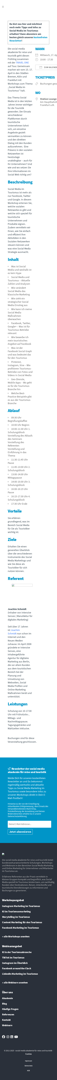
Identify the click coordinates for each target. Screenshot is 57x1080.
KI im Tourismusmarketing (16, 911)
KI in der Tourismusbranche (16, 952)
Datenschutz (29, 1066)
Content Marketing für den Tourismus (22, 922)
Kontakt (6, 1020)
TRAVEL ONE (22, 62)
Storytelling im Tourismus (16, 917)
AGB (28, 1071)
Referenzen (8, 1014)
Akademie (7, 998)
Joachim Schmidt (14, 631)
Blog (4, 1003)
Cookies (28, 1054)
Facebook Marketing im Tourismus (20, 927)
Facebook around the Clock (16, 968)
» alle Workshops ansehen (15, 936)
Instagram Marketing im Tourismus (21, 906)
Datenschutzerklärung (17, 816)
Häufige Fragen (10, 1009)
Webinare (7, 1025)
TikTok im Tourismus (13, 957)
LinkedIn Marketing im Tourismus (20, 973)
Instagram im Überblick (15, 963)
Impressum (28, 1061)
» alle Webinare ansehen (15, 982)
